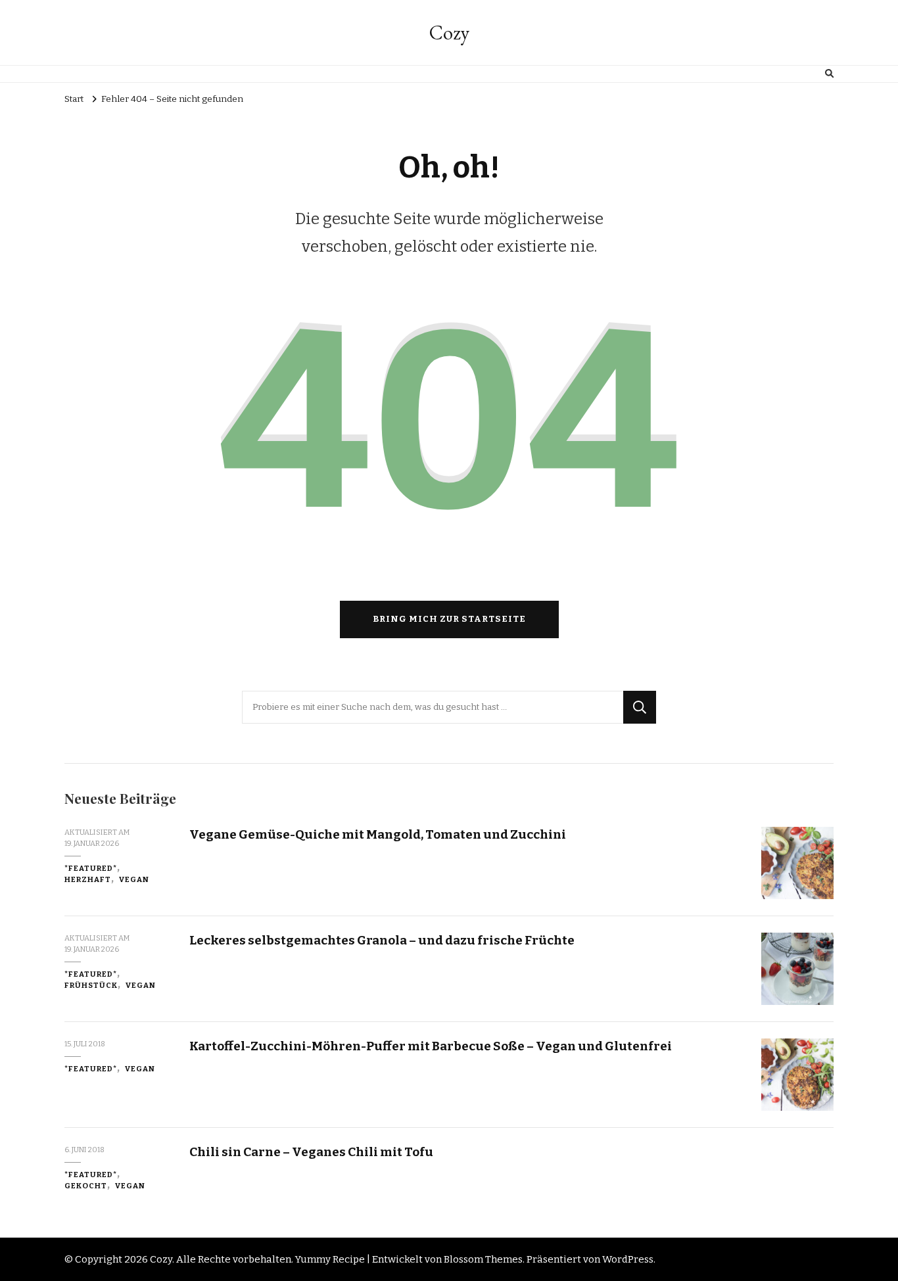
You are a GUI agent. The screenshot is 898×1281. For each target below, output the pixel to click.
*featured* (90, 868)
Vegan (134, 879)
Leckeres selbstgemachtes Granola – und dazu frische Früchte (382, 940)
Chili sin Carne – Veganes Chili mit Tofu (311, 1151)
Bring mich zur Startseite (449, 619)
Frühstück (91, 985)
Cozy (449, 32)
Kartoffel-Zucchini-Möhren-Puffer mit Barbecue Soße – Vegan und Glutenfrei (430, 1046)
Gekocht (85, 1185)
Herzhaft (87, 879)
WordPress (627, 1259)
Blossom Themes (483, 1259)
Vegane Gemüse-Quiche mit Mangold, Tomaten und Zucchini (377, 834)
